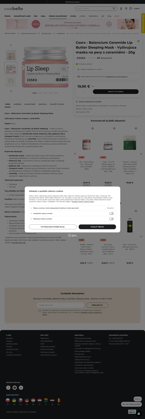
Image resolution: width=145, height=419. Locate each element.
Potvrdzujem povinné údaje (53, 227)
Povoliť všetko (97, 227)
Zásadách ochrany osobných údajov (83, 201)
